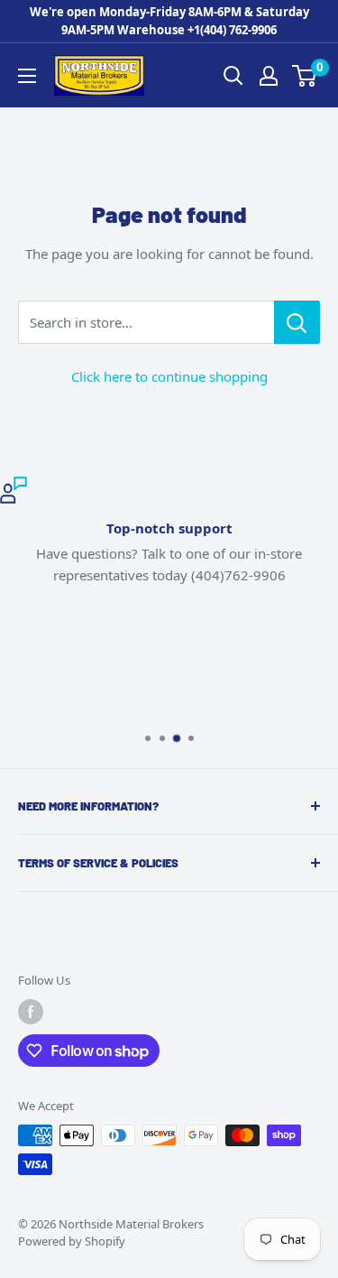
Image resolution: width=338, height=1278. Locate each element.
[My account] (269, 76)
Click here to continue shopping (169, 376)
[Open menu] (27, 76)
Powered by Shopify (71, 1241)
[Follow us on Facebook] (30, 1011)
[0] (305, 76)
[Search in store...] (297, 322)
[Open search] (233, 76)
